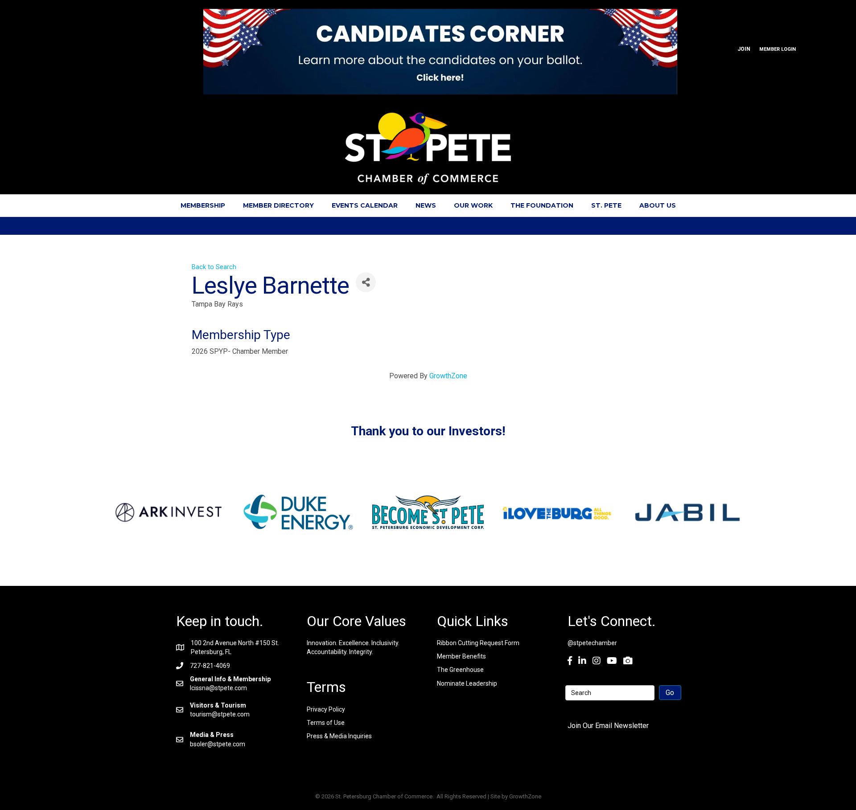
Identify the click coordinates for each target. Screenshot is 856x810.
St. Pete (606, 205)
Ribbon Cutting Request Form (478, 642)
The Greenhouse (460, 669)
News (426, 205)
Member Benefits (461, 656)
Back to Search (214, 267)
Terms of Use (326, 722)
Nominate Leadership (467, 683)
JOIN (743, 49)
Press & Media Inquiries (339, 736)
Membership (203, 205)
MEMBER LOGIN (777, 49)
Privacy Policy (326, 709)
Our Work (473, 205)
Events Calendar (365, 205)
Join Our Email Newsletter (608, 725)
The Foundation (541, 205)
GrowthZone (448, 376)
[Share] (366, 282)
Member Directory (278, 205)
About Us (657, 205)
